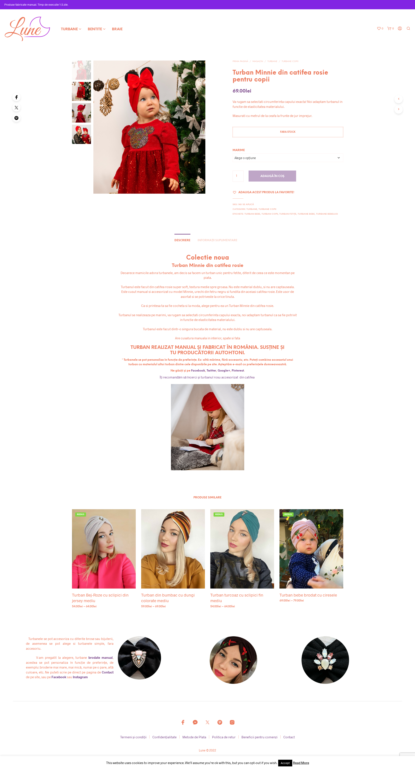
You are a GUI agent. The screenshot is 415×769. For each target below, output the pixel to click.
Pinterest (238, 370)
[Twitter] (16, 107)
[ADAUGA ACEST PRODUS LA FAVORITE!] (104, 580)
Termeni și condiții (133, 737)
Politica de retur (224, 737)
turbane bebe (306, 214)
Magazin (257, 61)
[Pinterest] (16, 118)
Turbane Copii (290, 61)
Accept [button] (285, 763)
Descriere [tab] (182, 240)
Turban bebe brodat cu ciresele (308, 594)
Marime (239, 150)
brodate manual (100, 657)
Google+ (224, 370)
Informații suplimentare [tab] (217, 240)
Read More (301, 763)
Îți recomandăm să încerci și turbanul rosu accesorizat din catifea (207, 377)
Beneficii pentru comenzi (259, 737)
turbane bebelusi (327, 214)
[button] (380, 28)
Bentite (95, 29)
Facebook (198, 370)
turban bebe (252, 214)
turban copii (270, 214)
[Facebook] (16, 97)
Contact (107, 672)
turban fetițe (287, 214)
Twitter (211, 370)
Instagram (80, 677)
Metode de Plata (194, 737)
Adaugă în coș (272, 176)
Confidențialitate (164, 737)
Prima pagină (240, 61)
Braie (117, 29)
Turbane (69, 29)
